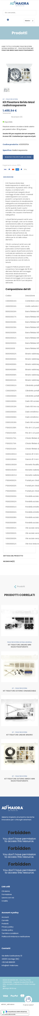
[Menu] (20, 20)
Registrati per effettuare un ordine (18, 157)
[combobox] (29, 21)
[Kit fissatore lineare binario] (19, 710)
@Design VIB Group (9, 988)
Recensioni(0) (9, 561)
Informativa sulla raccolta (8, 1014)
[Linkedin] (4, 827)
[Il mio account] (14, 21)
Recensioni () (16, 117)
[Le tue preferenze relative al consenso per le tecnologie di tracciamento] (4, 1012)
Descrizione (8, 177)
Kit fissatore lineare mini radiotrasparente (19, 645)
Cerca (33, 12)
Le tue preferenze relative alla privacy (17, 1011)
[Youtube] (8, 827)
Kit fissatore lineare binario (19, 735)
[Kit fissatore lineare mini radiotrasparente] (19, 620)
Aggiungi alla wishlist (35, 607)
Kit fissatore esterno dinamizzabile (19, 691)
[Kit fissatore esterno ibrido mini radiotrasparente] (19, 754)
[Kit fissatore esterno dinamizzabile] (19, 666)
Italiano (27, 21)
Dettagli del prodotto (13, 556)
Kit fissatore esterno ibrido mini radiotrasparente (19, 779)
